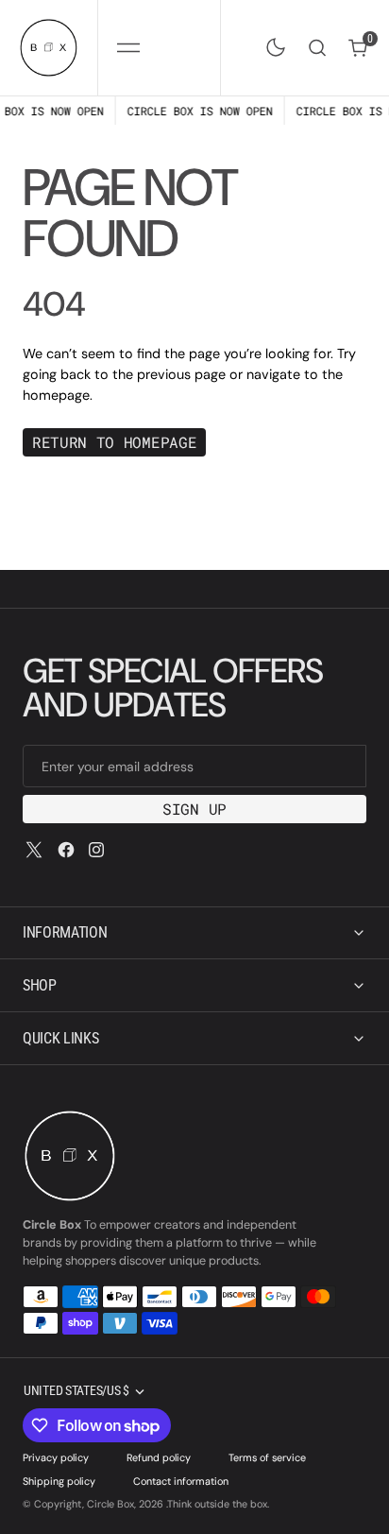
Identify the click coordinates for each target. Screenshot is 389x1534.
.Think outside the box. (217, 1503)
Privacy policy (56, 1457)
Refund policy (159, 1457)
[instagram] (96, 849)
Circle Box (110, 1503)
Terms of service (267, 1457)
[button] (128, 47)
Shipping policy (59, 1481)
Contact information (180, 1481)
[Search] (317, 48)
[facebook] (66, 849)
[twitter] (34, 849)
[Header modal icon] (128, 47)
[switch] (271, 43)
